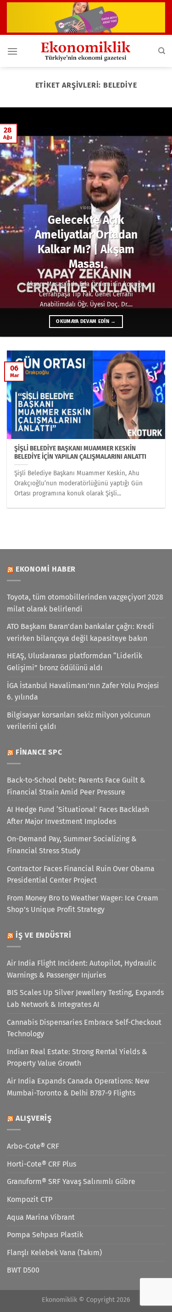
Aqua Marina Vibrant (41, 1217)
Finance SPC (39, 752)
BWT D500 (23, 1270)
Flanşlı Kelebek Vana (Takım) (54, 1252)
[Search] (161, 51)
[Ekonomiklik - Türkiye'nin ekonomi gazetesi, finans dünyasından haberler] (86, 51)
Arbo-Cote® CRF (33, 1146)
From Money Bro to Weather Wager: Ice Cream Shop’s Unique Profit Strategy (82, 904)
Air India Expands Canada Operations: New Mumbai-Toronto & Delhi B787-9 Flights (78, 1087)
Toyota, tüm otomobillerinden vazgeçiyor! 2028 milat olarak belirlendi (85, 603)
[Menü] (12, 51)
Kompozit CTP (29, 1199)
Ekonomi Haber (46, 569)
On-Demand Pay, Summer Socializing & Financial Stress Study (72, 844)
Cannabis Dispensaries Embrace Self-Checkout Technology (84, 1028)
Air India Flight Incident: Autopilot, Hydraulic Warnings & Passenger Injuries (81, 969)
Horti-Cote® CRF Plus (41, 1164)
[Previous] (15, 222)
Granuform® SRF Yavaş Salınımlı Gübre (71, 1181)
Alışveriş (34, 1118)
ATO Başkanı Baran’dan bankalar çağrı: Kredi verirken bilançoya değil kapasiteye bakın (80, 632)
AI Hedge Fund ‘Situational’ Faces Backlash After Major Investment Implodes (78, 815)
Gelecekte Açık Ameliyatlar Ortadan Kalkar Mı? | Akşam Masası (86, 241)
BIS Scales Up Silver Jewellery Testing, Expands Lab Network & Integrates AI (85, 998)
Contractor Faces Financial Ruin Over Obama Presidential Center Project (81, 874)
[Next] (157, 222)
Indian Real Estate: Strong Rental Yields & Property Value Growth (77, 1057)
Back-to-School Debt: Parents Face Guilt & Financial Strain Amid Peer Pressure (76, 786)
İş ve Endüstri (44, 935)
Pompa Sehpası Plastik (45, 1234)
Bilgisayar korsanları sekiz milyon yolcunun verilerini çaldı (78, 721)
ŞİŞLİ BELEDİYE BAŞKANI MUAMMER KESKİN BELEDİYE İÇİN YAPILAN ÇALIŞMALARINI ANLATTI (80, 453)
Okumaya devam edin (86, 321)
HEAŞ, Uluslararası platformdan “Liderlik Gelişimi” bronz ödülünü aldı (74, 661)
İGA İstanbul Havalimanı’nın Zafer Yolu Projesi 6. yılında (83, 691)
